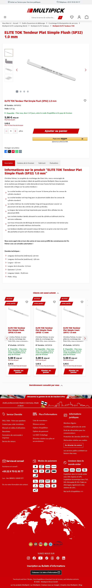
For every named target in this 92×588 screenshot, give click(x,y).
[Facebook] (34, 558)
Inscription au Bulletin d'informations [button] (46, 566)
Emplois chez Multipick (69, 585)
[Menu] (5, 17)
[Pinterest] (57, 558)
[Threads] (52, 558)
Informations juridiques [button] (75, 416)
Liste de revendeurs (40, 421)
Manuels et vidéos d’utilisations (13, 428)
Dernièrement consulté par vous (44, 385)
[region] (46, 70)
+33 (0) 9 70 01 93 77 (12, 471)
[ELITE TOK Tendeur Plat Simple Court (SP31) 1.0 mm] (73, 312)
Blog (80, 585)
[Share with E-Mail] (20, 151)
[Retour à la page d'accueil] (46, 10)
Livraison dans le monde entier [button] (76, 462)
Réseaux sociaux (39, 424)
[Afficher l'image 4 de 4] (28, 91)
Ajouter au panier (18, 371)
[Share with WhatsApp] (17, 151)
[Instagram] (28, 558)
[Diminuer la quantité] (6, 131)
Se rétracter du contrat (73, 445)
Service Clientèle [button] (14, 414)
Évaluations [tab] (54, 163)
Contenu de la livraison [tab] (25, 163)
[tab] (8, 163)
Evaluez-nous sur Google (50, 585)
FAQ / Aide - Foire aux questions (13, 421)
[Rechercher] (60, 17)
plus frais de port (10, 120)
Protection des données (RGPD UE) (76, 437)
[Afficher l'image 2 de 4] (21, 91)
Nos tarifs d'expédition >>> (73, 491)
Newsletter (6, 431)
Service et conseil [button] (15, 461)
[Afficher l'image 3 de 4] (24, 91)
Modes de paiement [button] (47, 461)
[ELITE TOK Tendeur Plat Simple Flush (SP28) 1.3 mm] (46, 312)
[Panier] (86, 17)
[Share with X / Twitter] (9, 151)
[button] (60, 140)
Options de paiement (40, 431)
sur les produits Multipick (20, 585)
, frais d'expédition (38, 579)
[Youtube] (40, 558)
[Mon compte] (79, 17)
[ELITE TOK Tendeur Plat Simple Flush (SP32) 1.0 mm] (51, 70)
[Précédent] (17, 70)
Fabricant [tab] (41, 163)
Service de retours (8, 441)
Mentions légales (70, 423)
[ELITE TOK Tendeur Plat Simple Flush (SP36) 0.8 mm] (18, 312)
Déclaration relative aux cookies (75, 440)
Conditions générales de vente (75, 427)
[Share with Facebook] (6, 151)
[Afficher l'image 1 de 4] (17, 91)
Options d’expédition (40, 428)
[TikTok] (46, 558)
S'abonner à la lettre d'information (45, 572)
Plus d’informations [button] (48, 414)
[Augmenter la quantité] (15, 131)
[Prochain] (85, 70)
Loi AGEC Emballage (40, 435)
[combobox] (43, 17)
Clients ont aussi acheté (44, 293)
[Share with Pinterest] (13, 151)
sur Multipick (35, 585)
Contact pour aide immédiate (13, 424)
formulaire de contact (20, 485)
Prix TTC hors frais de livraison (14, 125)
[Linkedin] (63, 558)
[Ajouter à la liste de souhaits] (85, 100)
